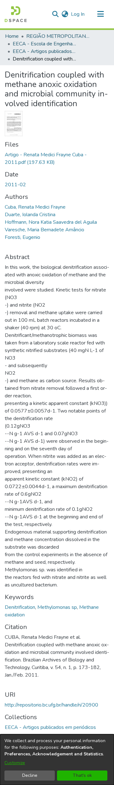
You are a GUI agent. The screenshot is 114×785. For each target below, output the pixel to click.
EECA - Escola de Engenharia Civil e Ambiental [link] (44, 43)
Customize (14, 763)
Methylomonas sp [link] (57, 607)
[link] (50, 727)
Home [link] (12, 36)
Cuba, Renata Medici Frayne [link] (35, 207)
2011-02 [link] (15, 184)
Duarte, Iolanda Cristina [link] (30, 214)
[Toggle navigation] (100, 14)
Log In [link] (78, 14)
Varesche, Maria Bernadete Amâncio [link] (44, 229)
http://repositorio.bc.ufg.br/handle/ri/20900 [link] (51, 704)
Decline (29, 775)
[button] (16, 14)
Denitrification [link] (20, 607)
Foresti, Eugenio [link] (22, 237)
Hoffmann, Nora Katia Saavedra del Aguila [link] (51, 222)
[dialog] (57, 759)
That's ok (82, 775)
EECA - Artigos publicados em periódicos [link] (44, 51)
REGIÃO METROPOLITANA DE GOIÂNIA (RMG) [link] (58, 36)
